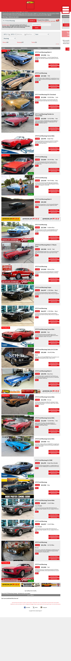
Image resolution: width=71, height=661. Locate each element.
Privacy (44, 604)
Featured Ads (17, 602)
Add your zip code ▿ (14, 17)
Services (39, 602)
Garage (27, 604)
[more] (49, 15)
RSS (11, 604)
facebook (28, 607)
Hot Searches (58, 604)
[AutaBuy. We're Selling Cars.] (30, 5)
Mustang (19, 42)
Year (13, 48)
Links (54, 604)
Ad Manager (31, 604)
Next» (32, 595)
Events (18, 604)
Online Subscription (52, 602)
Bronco (4, 42)
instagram (44, 607)
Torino (33, 42)
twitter (36, 607)
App (47, 604)
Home (43, 602)
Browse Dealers (23, 602)
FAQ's (58, 602)
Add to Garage (54, 66)
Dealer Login (36, 604)
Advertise (14, 604)
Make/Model (24, 48)
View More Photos (54, 64)
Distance (50, 48)
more (57, 43)
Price (39, 48)
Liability (41, 604)
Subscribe (46, 602)
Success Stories (23, 604)
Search (13, 602)
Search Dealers (30, 602)
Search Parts (35, 602)
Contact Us (51, 604)
